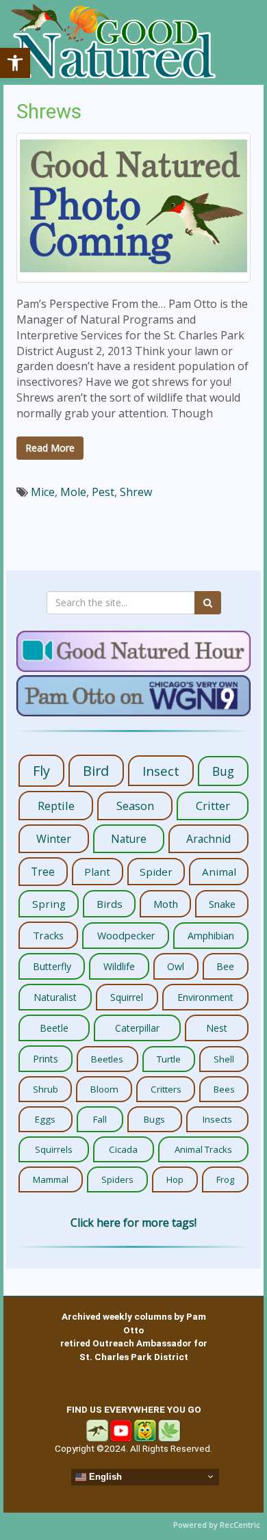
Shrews (48, 111)
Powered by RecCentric (216, 1524)
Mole (73, 491)
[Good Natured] (113, 42)
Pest (103, 491)
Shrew (136, 491)
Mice (43, 491)
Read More (50, 447)
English (104, 1476)
